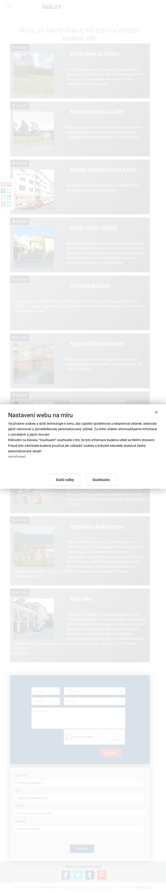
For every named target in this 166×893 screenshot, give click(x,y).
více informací (17, 456)
